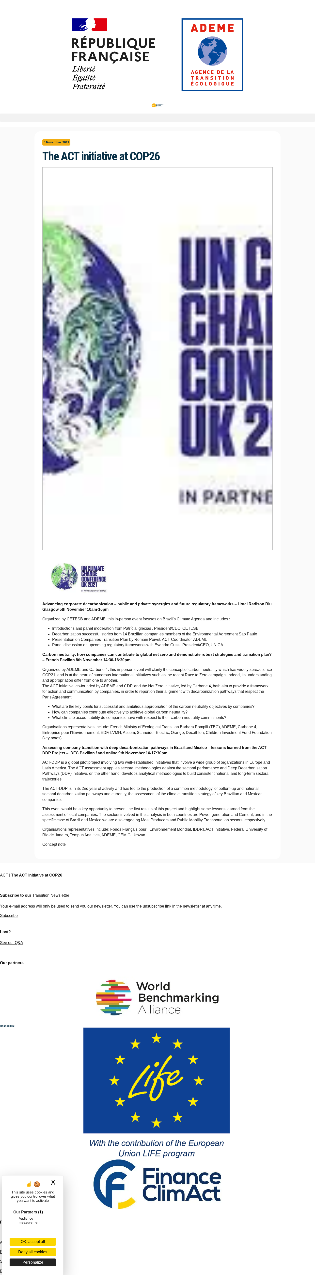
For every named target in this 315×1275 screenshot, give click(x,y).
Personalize (32, 1262)
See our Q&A (11, 943)
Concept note (54, 844)
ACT (4, 875)
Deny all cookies (32, 1252)
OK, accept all (33, 1242)
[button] (157, 118)
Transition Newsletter (50, 895)
